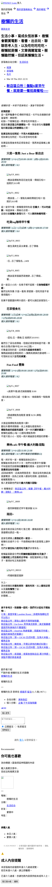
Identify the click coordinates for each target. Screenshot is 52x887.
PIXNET (13, 846)
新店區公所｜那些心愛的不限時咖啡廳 (20, 621)
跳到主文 (5, 29)
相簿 (9, 67)
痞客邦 (23, 692)
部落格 (10, 71)
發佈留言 (5, 730)
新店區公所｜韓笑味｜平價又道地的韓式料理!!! (24, 644)
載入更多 (5, 713)
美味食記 (22, 699)
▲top (3, 708)
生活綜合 (23, 62)
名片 (9, 74)
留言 (29, 692)
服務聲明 (30, 849)
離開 (16, 882)
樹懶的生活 (12, 21)
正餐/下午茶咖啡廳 (27, 703)
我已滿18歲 (6, 882)
